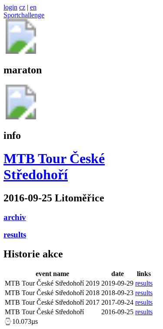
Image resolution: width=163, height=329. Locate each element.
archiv (14, 217)
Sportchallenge (23, 15)
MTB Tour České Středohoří (54, 166)
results (14, 234)
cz (22, 7)
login (10, 7)
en (33, 7)
